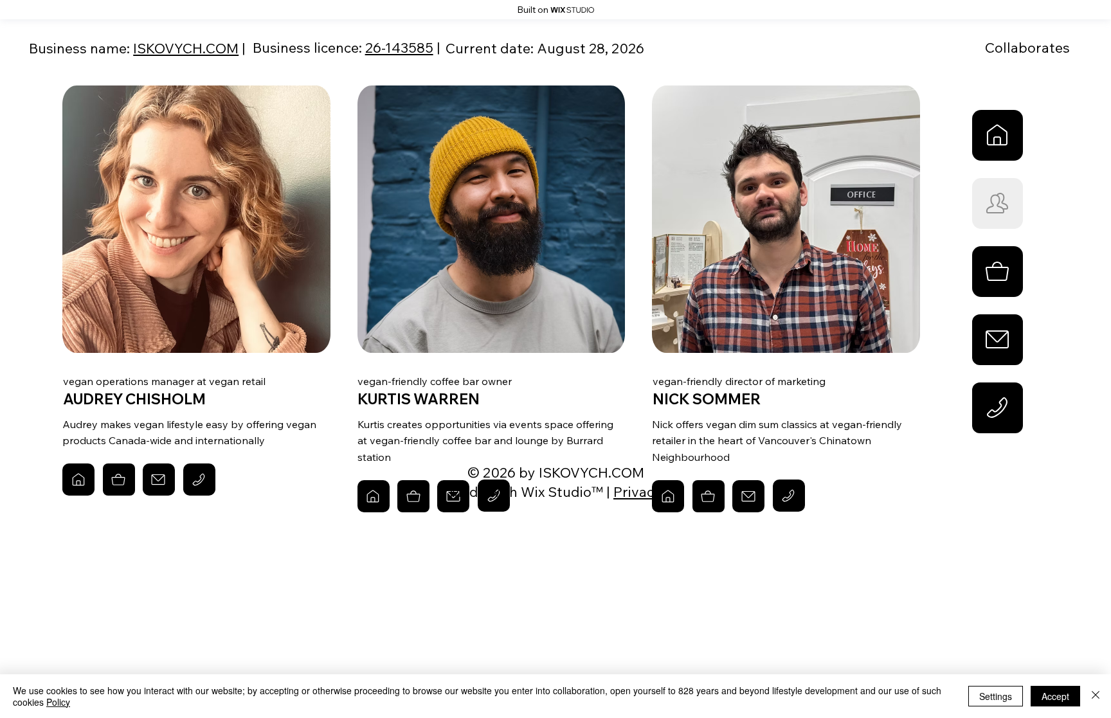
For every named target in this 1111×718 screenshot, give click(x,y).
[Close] (1095, 696)
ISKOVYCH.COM (186, 48)
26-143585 (399, 47)
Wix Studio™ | (567, 491)
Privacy (637, 491)
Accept (1055, 696)
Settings (995, 696)
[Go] (997, 135)
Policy (58, 702)
